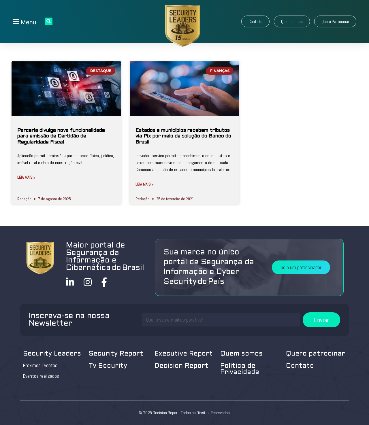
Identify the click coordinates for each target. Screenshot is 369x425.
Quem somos (241, 354)
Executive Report (184, 354)
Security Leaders (52, 354)
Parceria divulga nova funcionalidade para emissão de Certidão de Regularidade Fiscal (61, 136)
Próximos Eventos (40, 365)
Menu (27, 22)
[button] (255, 21)
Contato (300, 366)
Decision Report (181, 366)
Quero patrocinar (315, 354)
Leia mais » (26, 177)
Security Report (116, 354)
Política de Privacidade (239, 369)
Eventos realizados (41, 376)
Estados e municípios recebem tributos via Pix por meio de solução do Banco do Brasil (183, 136)
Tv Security (108, 366)
